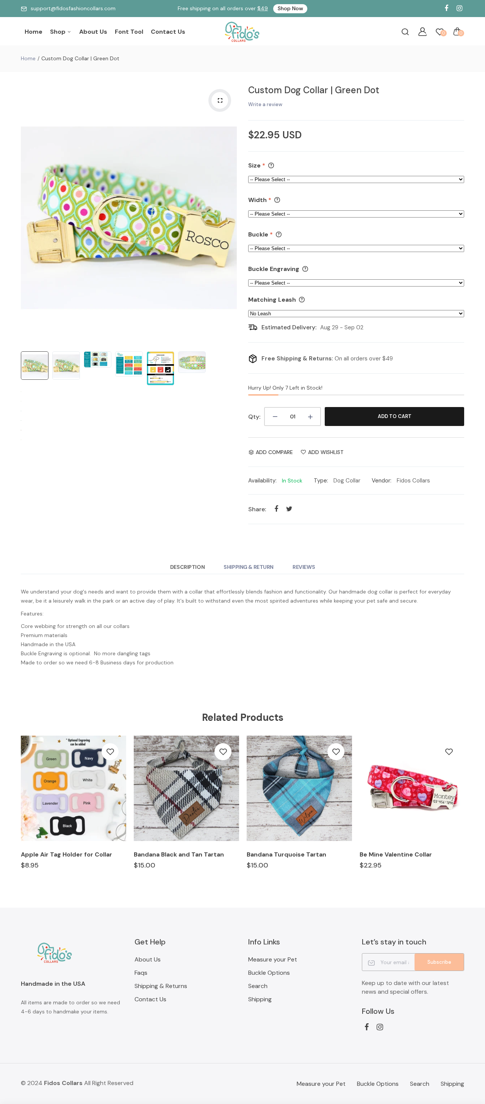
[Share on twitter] (289, 509)
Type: (321, 480)
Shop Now (290, 8)
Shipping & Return (249, 567)
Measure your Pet (272, 959)
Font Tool (129, 32)
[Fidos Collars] (242, 31)
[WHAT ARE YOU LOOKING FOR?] (405, 31)
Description (187, 567)
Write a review (265, 104)
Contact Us (168, 32)
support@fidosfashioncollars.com (73, 8)
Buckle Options (269, 973)
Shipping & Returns (161, 986)
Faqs (141, 973)
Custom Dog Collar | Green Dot (313, 90)
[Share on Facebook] (276, 509)
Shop (58, 32)
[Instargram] (459, 8)
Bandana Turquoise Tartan (286, 854)
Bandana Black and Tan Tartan (179, 854)
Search (258, 986)
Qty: (254, 417)
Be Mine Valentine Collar (396, 854)
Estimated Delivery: (288, 327)
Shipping (260, 999)
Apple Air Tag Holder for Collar (66, 854)
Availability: (262, 480)
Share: (257, 509)
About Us (93, 32)
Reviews (304, 567)
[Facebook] (446, 8)
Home (33, 32)
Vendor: (381, 480)
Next (229, 213)
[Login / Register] (422, 31)
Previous (28, 213)
